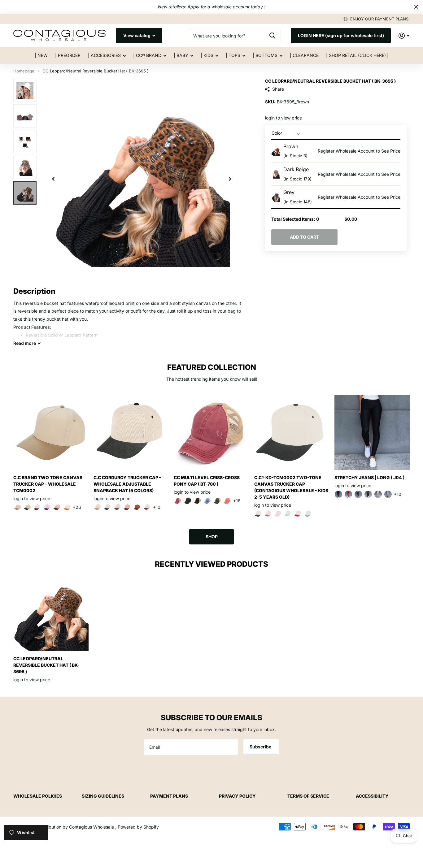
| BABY (181, 55)
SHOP (212, 536)
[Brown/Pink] (47, 507)
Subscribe (261, 746)
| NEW (41, 55)
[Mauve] (388, 494)
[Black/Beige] (197, 501)
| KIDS (207, 55)
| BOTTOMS (265, 55)
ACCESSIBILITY (372, 796)
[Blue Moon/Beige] (207, 501)
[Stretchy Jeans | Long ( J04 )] (372, 432)
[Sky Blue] (308, 514)
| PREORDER (68, 55)
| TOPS (233, 55)
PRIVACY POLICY (237, 796)
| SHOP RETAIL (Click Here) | (357, 55)
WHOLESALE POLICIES (37, 796)
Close (416, 7)
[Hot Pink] (268, 514)
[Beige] (17, 507)
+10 (156, 507)
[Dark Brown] (368, 494)
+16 (237, 500)
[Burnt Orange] (67, 507)
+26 (77, 507)
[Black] (27, 507)
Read (24, 343)
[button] (53, 179)
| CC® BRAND (147, 55)
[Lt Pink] (278, 514)
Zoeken (272, 35)
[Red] (298, 514)
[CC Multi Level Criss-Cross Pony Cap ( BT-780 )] (211, 432)
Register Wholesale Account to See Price (359, 151)
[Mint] (288, 514)
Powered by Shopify (138, 827)
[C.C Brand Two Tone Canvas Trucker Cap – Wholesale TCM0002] (51, 432)
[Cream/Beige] (97, 507)
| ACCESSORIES (104, 55)
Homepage (23, 70)
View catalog (137, 35)
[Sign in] (404, 36)
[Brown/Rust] (137, 507)
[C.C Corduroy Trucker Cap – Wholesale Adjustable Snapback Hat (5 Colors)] (131, 432)
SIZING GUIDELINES (103, 796)
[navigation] (25, 90)
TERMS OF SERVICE (308, 796)
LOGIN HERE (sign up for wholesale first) (341, 35)
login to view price (283, 117)
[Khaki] (378, 494)
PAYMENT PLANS (169, 796)
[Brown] (37, 507)
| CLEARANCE (304, 55)
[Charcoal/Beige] (217, 501)
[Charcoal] (358, 494)
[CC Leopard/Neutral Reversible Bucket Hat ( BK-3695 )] (51, 613)
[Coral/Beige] (227, 501)
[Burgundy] (57, 507)
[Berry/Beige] (177, 501)
